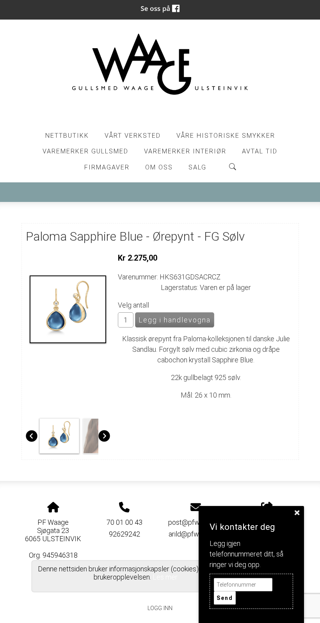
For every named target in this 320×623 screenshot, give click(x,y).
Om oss (159, 167)
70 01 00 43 (124, 522)
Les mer (165, 577)
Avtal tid (259, 151)
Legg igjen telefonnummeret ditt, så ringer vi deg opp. (246, 554)
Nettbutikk (67, 135)
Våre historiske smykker (225, 135)
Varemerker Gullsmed (85, 151)
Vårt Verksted (133, 135)
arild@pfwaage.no (195, 534)
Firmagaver (107, 167)
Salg (197, 167)
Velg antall (133, 305)
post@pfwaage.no (195, 522)
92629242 (124, 534)
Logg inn (160, 608)
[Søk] (232, 167)
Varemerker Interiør (185, 151)
